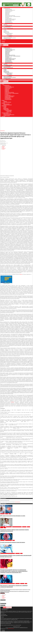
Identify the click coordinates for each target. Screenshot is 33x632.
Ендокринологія (8, 20)
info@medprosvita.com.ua (23, 627)
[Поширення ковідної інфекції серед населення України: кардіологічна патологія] (6, 525)
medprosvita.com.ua (11, 628)
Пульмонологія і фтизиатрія (10, 19)
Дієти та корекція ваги (8, 36)
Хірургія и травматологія (9, 59)
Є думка (5, 30)
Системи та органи (7, 38)
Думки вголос (4, 28)
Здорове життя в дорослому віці (10, 37)
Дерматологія (7, 51)
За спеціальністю (7, 8)
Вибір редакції (2, 526)
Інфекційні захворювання (17, 526)
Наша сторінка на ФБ (3, 615)
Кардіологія (7, 12)
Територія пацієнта (5, 75)
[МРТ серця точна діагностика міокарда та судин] (6, 512)
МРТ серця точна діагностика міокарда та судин (12, 515)
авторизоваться (17, 501)
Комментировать (3, 141)
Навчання (5, 24)
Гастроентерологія (8, 11)
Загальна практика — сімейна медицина (12, 16)
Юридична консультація (8, 67)
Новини (3, 23)
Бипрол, (21, 274)
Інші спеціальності (8, 21)
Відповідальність (4, 609)
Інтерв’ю (5, 29)
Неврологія (7, 13)
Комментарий (2, 593)
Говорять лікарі (6, 32)
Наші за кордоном (7, 27)
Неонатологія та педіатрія (10, 15)
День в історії (9, 34)
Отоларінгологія (8, 18)
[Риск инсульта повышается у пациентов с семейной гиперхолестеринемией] (6, 582)
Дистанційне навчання (8, 25)
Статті (3, 7)
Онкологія (7, 17)
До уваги (3, 26)
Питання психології (9, 22)
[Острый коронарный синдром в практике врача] (6, 539)
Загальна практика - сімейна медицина (7, 553)
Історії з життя (9, 35)
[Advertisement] (16, 124)
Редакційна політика (5, 608)
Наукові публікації (8, 9)
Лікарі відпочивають (9, 33)
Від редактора (6, 31)
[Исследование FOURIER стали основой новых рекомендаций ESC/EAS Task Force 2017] (6, 552)
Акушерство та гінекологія (10, 10)
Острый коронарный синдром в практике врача (12, 542)
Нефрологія (7, 14)
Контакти (4, 39)
